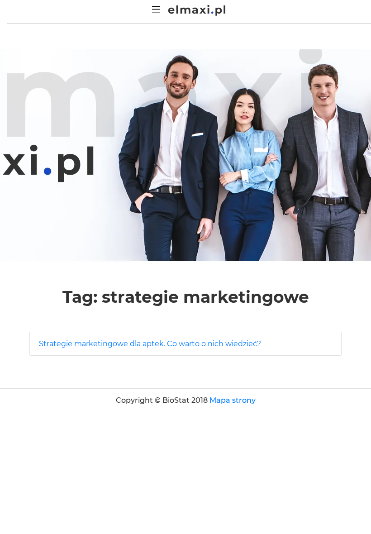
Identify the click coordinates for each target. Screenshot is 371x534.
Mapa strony (232, 400)
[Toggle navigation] (156, 9)
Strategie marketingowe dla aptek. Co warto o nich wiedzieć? (150, 343)
